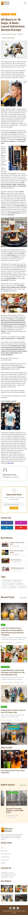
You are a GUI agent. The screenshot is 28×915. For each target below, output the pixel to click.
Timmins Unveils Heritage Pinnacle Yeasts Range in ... (11, 809)
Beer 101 (4, 707)
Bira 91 (4, 587)
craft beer (11, 584)
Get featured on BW (6, 853)
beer (4, 584)
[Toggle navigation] (25, 3)
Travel (13, 14)
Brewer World (6, 580)
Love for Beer (5, 14)
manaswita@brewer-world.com (8, 874)
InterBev (3, 863)
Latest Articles (17, 580)
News (3, 625)
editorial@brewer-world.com (8, 872)
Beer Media (13, 587)
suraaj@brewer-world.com (7, 876)
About (2, 847)
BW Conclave (4, 850)
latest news (22, 587)
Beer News (20, 584)
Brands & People (7, 792)
